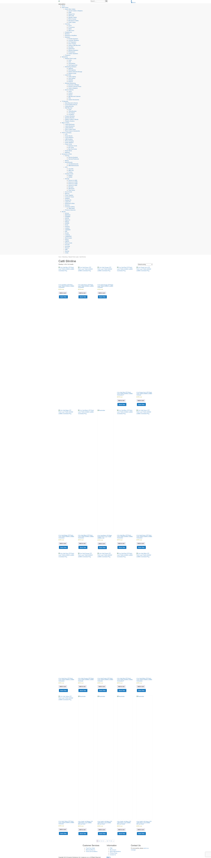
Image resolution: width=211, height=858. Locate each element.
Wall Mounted (68, 108)
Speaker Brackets (69, 118)
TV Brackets (65, 101)
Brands (64, 211)
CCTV (70, 25)
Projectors (67, 55)
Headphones (68, 32)
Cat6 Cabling (71, 78)
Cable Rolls (68, 75)
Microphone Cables (73, 20)
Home (63, 6)
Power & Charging (66, 132)
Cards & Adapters (73, 88)
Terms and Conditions (91, 851)
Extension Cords (72, 146)
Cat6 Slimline (71, 63)
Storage (67, 178)
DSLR (69, 29)
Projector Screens (69, 121)
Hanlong (67, 226)
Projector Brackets (70, 116)
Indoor (70, 91)
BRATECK (67, 215)
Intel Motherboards (73, 164)
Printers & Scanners (70, 210)
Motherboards (68, 162)
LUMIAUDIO (68, 236)
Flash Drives (71, 190)
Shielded (70, 80)
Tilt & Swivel (71, 113)
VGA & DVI (71, 15)
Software (67, 198)
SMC (66, 249)
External (70, 81)
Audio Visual (65, 7)
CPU (66, 167)
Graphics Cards (69, 174)
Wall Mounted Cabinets (74, 96)
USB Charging (69, 139)
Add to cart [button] (63, 293)
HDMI (69, 12)
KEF (66, 231)
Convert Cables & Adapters (75, 11)
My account (113, 850)
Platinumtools (68, 243)
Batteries (67, 152)
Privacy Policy (113, 853)
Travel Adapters (69, 137)
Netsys (67, 239)
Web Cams (71, 30)
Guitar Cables (72, 22)
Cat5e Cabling (72, 76)
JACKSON (67, 230)
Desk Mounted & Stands (71, 103)
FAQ (111, 848)
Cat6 (69, 62)
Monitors (67, 34)
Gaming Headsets (73, 157)
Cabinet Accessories (73, 99)
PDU (69, 98)
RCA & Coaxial (72, 19)
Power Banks (68, 150)
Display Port (71, 14)
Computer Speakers (73, 40)
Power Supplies (69, 195)
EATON (67, 218)
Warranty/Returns (90, 850)
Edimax (67, 221)
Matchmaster (68, 238)
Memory (67, 193)
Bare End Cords (72, 149)
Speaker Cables (72, 17)
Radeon (70, 175)
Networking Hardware (70, 67)
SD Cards (70, 187)
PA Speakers (71, 52)
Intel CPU (70, 169)
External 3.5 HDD (72, 182)
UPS (66, 134)
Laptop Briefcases (70, 124)
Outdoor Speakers (73, 53)
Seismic (70, 95)
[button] (62, 4)
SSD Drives (71, 188)
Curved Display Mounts (71, 104)
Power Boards (68, 136)
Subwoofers (71, 48)
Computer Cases (69, 197)
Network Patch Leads (70, 58)
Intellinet (67, 228)
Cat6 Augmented (72, 65)
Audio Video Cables (70, 9)
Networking (65, 57)
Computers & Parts (67, 154)
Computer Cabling (70, 206)
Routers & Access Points (74, 86)
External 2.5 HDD (72, 183)
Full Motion (71, 114)
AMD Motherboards (73, 165)
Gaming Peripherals (73, 159)
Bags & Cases (65, 123)
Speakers (67, 37)
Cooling (70, 172)
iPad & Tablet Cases (70, 129)
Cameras (67, 24)
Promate (67, 244)
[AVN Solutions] (59, 1)
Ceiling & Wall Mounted (74, 45)
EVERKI (67, 223)
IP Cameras (71, 27)
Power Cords (68, 144)
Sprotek (67, 251)
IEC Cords (71, 147)
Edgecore (67, 220)
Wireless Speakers (73, 50)
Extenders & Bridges (73, 85)
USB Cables (71, 208)
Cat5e (70, 60)
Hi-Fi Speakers (72, 42)
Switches (70, 68)
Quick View (63, 297)
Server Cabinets (69, 90)
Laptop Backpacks (70, 126)
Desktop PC (68, 200)
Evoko (66, 225)
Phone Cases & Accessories (72, 131)
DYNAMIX (67, 216)
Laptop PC (68, 202)
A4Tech (67, 213)
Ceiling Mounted (69, 106)
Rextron (67, 248)
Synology (67, 246)
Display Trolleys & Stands (71, 119)
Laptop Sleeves (69, 127)
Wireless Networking (70, 83)
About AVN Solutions (115, 851)
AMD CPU (71, 170)
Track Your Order (90, 848)
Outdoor (70, 93)
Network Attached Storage (75, 71)
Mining (67, 160)
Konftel (67, 233)
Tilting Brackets (72, 111)
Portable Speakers (73, 39)
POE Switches (72, 70)
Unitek (66, 253)
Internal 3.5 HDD (72, 180)
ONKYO (67, 241)
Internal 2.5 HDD (72, 185)
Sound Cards (68, 192)
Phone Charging (69, 141)
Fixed (69, 109)
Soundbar (71, 47)
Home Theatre (72, 43)
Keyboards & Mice (70, 203)
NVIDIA (70, 177)
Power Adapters (69, 142)
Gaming (67, 155)
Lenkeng (67, 234)
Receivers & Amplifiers (71, 35)
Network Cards (72, 73)
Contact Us (113, 855)
